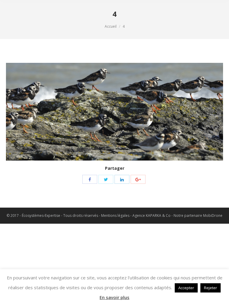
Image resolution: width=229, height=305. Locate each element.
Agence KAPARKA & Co (151, 215)
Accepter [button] (186, 287)
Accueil (111, 26)
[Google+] (138, 179)
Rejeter (210, 287)
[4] (114, 112)
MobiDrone (212, 215)
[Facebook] (89, 179)
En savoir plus (114, 297)
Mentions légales (115, 215)
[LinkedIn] (121, 179)
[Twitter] (105, 179)
